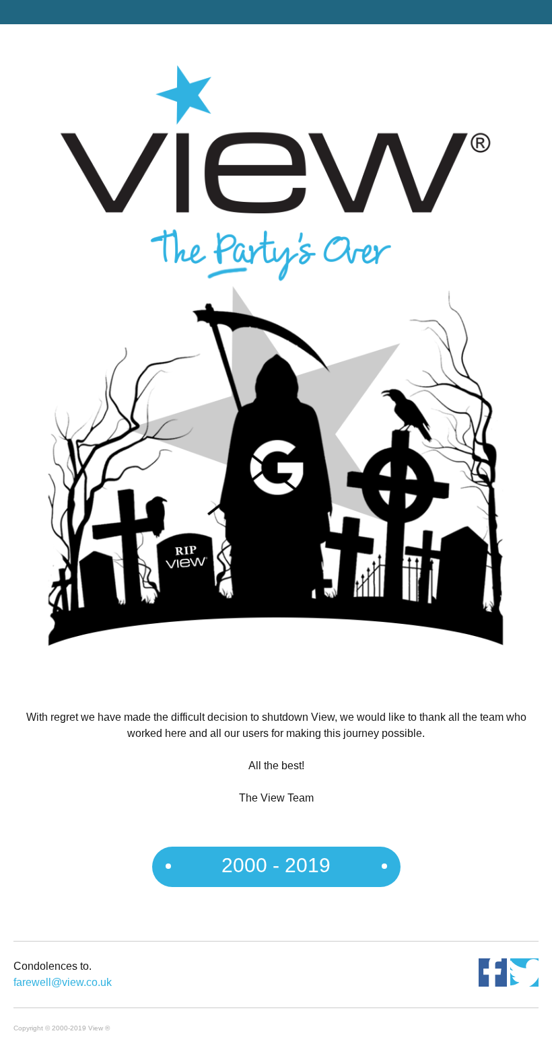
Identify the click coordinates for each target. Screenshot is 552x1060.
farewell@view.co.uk (62, 982)
